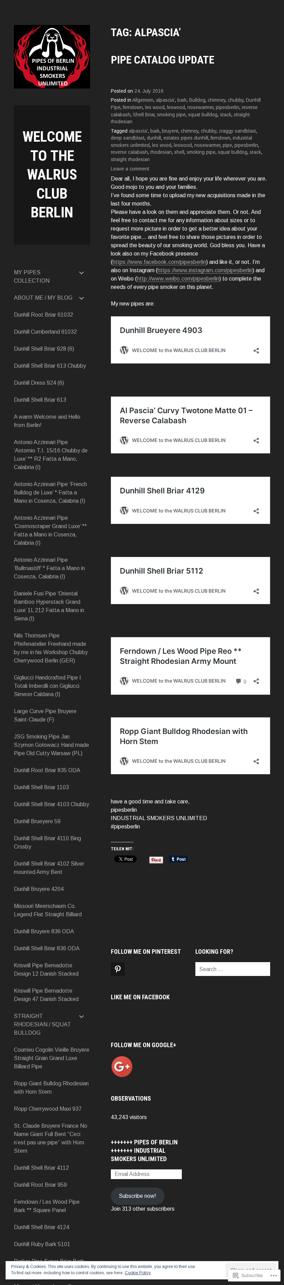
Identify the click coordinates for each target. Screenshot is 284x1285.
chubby (235, 100)
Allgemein (142, 100)
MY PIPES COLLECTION (32, 276)
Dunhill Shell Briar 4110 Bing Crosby (47, 842)
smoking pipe (171, 114)
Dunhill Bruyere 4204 (39, 889)
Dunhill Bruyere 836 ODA (44, 931)
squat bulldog (203, 114)
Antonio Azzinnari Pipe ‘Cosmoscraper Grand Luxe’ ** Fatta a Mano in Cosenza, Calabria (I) (50, 530)
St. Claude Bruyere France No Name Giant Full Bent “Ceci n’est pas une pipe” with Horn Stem (50, 1138)
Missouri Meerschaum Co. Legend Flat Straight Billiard (48, 910)
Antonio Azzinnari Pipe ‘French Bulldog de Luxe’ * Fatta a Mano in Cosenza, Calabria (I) (50, 492)
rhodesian (161, 152)
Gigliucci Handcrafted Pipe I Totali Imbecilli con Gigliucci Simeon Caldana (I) (47, 686)
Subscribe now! (137, 1196)
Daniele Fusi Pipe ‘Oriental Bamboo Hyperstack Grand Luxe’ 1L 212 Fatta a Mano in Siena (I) (49, 606)
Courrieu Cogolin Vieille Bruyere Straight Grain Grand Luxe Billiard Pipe (51, 1058)
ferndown (133, 107)
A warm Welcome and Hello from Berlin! (47, 421)
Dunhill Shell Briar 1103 (41, 787)
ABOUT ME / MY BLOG (43, 298)
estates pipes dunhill (185, 138)
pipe (227, 145)
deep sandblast (127, 138)
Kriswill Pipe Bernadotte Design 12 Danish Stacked (46, 969)
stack (225, 114)
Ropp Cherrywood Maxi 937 (48, 1109)
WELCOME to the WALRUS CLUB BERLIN (52, 174)
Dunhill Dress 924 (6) (39, 383)
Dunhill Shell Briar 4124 (41, 1227)
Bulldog (197, 100)
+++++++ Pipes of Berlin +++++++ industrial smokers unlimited (144, 1150)
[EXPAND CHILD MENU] (81, 272)
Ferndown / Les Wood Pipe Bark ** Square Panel (47, 1206)
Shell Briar (143, 114)
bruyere (170, 131)
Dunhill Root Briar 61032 (43, 315)
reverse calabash (129, 152)
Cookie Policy (138, 1272)
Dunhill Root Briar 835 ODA (47, 770)
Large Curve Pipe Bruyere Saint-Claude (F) (45, 715)
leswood (176, 107)
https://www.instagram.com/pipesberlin (205, 270)
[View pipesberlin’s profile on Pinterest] (118, 969)
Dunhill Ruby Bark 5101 (42, 1244)
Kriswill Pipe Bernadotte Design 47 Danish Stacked (46, 995)
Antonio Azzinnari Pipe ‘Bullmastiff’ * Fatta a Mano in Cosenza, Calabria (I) (49, 568)
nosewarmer (200, 107)
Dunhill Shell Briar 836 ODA (47, 948)
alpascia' (165, 100)
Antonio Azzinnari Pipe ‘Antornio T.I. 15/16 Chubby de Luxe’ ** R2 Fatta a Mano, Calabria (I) (51, 454)
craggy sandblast (237, 131)
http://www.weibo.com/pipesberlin (178, 279)
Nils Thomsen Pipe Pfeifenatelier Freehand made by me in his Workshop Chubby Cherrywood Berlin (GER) (51, 648)
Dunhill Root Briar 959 (40, 1185)
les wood (155, 107)
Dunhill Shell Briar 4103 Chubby (51, 804)
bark (182, 100)
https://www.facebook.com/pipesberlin (159, 262)
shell (179, 152)
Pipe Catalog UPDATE (162, 59)
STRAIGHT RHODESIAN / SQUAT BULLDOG (42, 1024)
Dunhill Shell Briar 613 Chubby (50, 366)
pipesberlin (227, 107)
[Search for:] (239, 969)
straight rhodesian (130, 159)
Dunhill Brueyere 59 (37, 821)
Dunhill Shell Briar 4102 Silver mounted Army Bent (49, 868)
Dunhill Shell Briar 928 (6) (44, 349)
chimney (216, 100)
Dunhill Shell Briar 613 (40, 400)
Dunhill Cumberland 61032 (45, 332)
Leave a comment (130, 169)
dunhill (154, 138)
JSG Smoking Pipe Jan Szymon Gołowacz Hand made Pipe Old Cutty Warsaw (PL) (51, 745)
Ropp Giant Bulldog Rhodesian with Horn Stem (51, 1087)
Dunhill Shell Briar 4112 (41, 1168)
